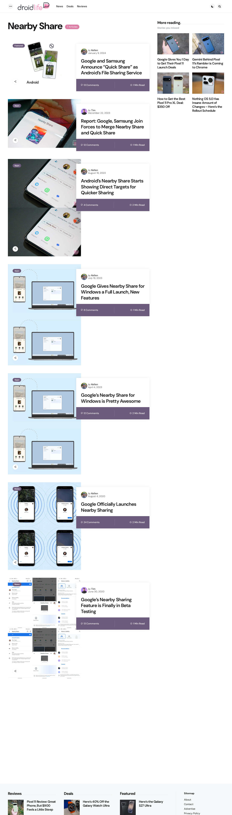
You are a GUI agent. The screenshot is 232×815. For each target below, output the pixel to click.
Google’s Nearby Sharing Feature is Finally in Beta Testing (106, 605)
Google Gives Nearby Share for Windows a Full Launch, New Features (112, 292)
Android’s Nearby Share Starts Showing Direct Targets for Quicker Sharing (112, 187)
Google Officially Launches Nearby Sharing (108, 507)
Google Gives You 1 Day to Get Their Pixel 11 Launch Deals (173, 63)
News (17, 489)
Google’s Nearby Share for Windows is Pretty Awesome (110, 398)
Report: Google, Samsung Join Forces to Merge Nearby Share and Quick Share (112, 127)
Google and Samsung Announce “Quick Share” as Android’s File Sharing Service (111, 67)
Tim (93, 110)
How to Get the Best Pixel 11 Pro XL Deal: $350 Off (171, 103)
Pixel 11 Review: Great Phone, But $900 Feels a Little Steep (41, 806)
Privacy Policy (192, 813)
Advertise (189, 808)
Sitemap (189, 793)
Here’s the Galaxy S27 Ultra (151, 804)
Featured (19, 45)
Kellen (94, 50)
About (187, 799)
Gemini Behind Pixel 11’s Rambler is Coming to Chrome (207, 63)
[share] (15, 81)
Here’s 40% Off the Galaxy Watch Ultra (96, 804)
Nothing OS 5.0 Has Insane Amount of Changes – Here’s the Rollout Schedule (207, 105)
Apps (17, 105)
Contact (188, 804)
